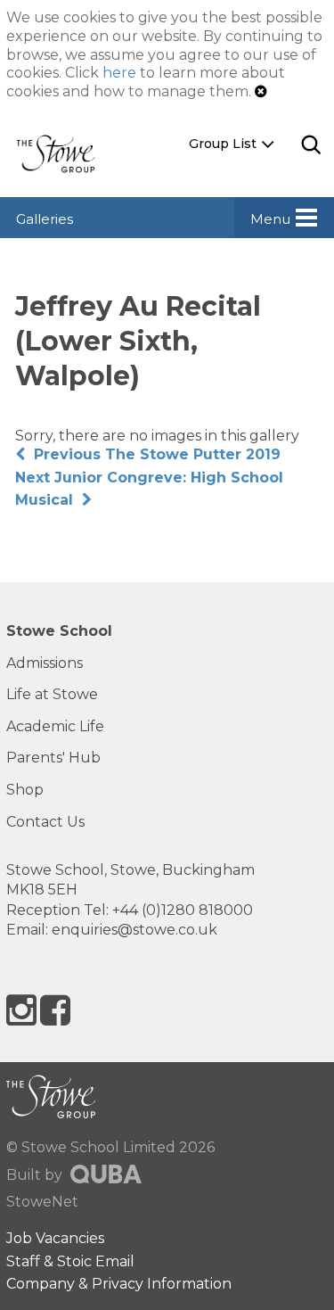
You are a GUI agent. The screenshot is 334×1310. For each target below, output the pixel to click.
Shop (25, 789)
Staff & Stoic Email (70, 1261)
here (119, 72)
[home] (62, 152)
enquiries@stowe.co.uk (134, 929)
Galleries (44, 218)
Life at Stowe (52, 694)
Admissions (44, 663)
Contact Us (45, 821)
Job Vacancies (55, 1238)
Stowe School (59, 630)
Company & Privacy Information (119, 1283)
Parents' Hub (53, 757)
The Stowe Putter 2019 (157, 454)
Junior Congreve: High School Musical (149, 489)
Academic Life (55, 726)
